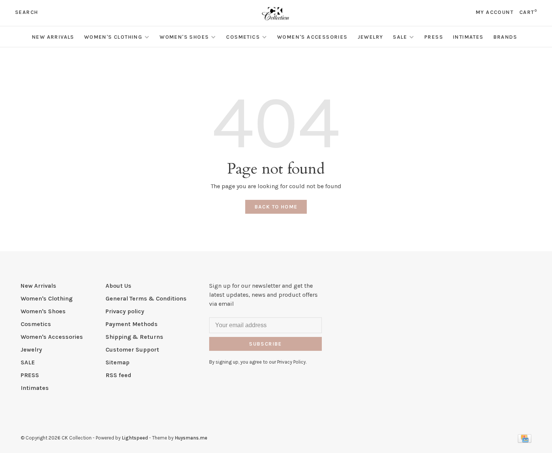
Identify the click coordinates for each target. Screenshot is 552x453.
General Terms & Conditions (146, 298)
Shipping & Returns (134, 336)
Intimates (468, 37)
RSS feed (118, 375)
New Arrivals (53, 37)
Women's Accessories (312, 37)
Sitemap (118, 362)
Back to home (276, 207)
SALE (400, 37)
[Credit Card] (524, 440)
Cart (528, 12)
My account (494, 12)
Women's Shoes (184, 37)
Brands (505, 37)
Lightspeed (135, 438)
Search (26, 12)
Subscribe (265, 344)
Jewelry (370, 37)
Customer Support (132, 349)
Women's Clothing (113, 37)
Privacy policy (125, 311)
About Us (118, 285)
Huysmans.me (191, 438)
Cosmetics (243, 37)
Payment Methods (132, 324)
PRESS (433, 37)
